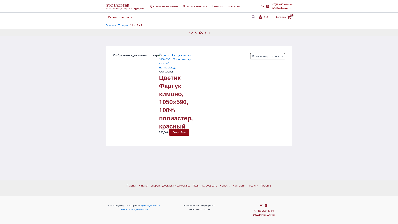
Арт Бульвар (117, 5)
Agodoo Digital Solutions (150, 205)
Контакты (234, 6)
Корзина (253, 185)
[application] (130, 17)
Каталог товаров (118, 17)
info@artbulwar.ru (281, 8)
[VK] (262, 6)
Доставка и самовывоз (164, 6)
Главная (131, 185)
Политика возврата (195, 6)
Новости (217, 6)
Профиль (266, 185)
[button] (254, 17)
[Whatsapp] (267, 6)
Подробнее (179, 132)
